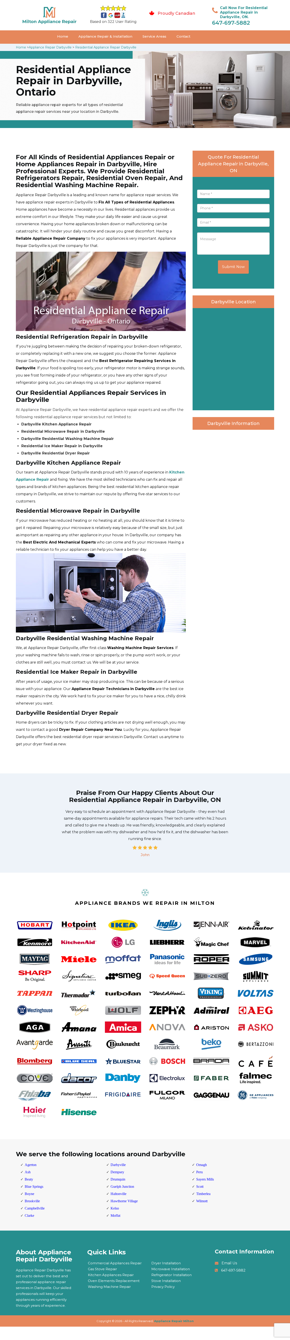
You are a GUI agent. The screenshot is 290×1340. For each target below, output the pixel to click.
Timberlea (203, 1194)
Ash (28, 1172)
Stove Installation (166, 1281)
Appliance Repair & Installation (105, 36)
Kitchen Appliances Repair (111, 1275)
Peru (199, 1172)
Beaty (29, 1179)
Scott (199, 1186)
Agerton (30, 1165)
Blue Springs (34, 1186)
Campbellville (35, 1208)
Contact (183, 36)
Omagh (201, 1165)
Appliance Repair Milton (174, 1321)
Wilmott (202, 1201)
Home (62, 36)
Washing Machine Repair (109, 1286)
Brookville (32, 1201)
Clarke (29, 1215)
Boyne (29, 1194)
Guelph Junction (122, 1186)
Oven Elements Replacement (114, 1281)
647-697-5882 (231, 22)
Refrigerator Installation (171, 1275)
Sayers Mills (205, 1179)
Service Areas (154, 36)
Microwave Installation (170, 1269)
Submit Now (233, 267)
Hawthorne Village (124, 1201)
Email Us (229, 1263)
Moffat (115, 1215)
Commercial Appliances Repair (115, 1263)
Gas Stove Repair (102, 1269)
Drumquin (118, 1179)
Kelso (115, 1208)
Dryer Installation (166, 1263)
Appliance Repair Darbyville (50, 47)
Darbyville (118, 1165)
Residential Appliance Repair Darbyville (105, 47)
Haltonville (118, 1194)
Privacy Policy (163, 1286)
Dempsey (117, 1172)
